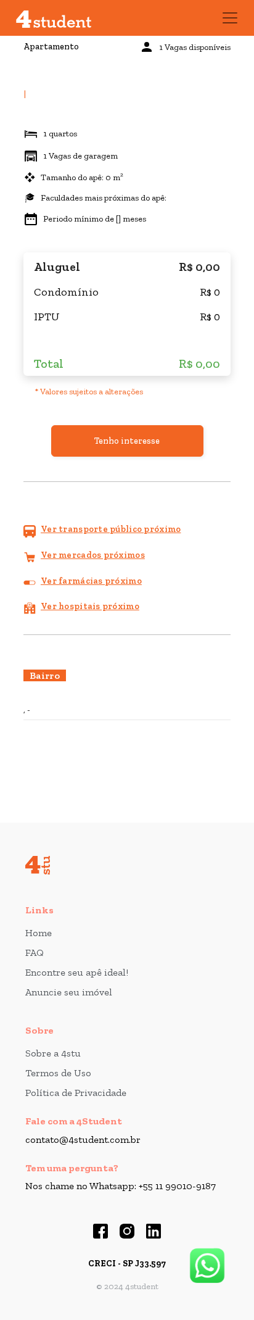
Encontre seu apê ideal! (76, 972)
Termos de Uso (58, 1073)
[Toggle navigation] (230, 18)
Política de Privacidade (75, 1092)
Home (38, 933)
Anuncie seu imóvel (68, 992)
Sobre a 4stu (53, 1053)
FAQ (34, 952)
